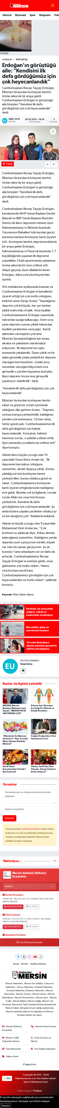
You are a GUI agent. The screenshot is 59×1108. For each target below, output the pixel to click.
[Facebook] (18, 957)
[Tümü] (54, 861)
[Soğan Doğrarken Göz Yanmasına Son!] (43, 726)
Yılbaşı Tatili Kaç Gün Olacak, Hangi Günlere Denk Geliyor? (43, 769)
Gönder (9, 818)
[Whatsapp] (40, 957)
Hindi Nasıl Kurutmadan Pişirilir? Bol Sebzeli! (14, 769)
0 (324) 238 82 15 (14, 927)
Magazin (45, 15)
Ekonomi (20, 15)
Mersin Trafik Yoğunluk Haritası (11, 1039)
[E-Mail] (23, 670)
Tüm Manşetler (13, 1049)
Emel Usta (26, 664)
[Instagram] (29, 957)
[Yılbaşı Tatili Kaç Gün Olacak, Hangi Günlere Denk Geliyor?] (43, 757)
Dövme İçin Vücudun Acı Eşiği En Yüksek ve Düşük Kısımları (42, 708)
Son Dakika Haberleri (45, 1049)
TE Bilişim (37, 1091)
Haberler (7, 60)
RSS (8, 1078)
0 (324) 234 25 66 (14, 907)
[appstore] (29, 1065)
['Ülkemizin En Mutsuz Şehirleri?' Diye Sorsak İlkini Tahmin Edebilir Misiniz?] (15, 726)
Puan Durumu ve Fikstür (41, 1039)
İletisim (24, 964)
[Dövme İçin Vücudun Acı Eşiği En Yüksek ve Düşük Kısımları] (43, 696)
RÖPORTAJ (21, 60)
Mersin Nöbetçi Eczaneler (12, 1028)
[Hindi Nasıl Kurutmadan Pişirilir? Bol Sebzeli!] (15, 757)
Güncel (6, 15)
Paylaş (9, 164)
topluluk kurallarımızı (31, 829)
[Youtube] (35, 957)
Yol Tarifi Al (33, 907)
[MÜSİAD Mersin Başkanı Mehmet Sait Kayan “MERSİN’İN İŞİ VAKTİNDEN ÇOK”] (15, 696)
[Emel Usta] (10, 666)
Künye (16, 964)
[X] (23, 957)
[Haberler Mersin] (19, 5)
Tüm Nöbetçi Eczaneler (30, 942)
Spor (33, 15)
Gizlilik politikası (38, 964)
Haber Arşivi (12, 1056)
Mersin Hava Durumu (45, 1026)
